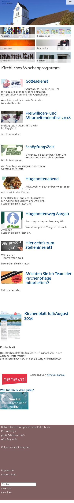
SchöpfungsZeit (39, 147)
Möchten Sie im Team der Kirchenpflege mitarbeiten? (48, 278)
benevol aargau (56, 375)
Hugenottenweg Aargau (47, 214)
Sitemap (6, 488)
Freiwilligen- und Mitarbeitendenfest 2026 (48, 115)
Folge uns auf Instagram (15, 447)
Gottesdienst (36, 81)
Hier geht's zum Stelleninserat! (39, 245)
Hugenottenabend (42, 179)
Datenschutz (9, 474)
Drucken (6, 492)
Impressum (8, 470)
